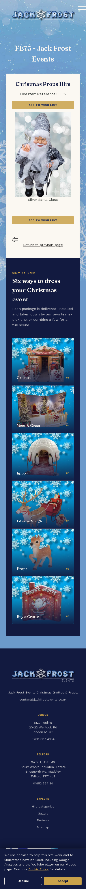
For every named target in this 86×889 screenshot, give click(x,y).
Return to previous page (43, 245)
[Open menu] (82, 8)
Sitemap (43, 827)
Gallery (43, 813)
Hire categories (43, 806)
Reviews (43, 820)
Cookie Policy (38, 869)
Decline (23, 881)
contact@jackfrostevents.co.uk (43, 699)
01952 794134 (43, 783)
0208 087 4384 (43, 739)
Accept (63, 881)
